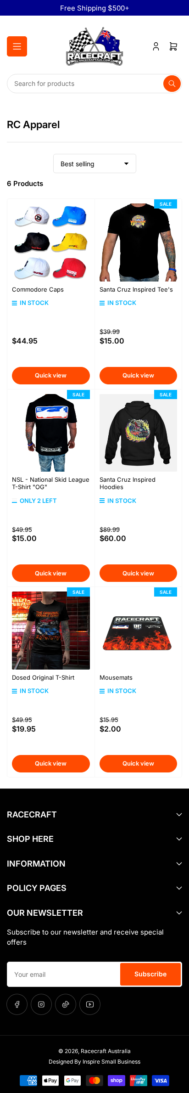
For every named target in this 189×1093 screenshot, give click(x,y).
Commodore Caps (38, 289)
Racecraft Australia (106, 1051)
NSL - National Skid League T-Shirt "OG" (50, 483)
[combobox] (94, 83)
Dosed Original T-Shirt (43, 677)
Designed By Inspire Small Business (94, 1061)
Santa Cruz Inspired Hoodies (128, 483)
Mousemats (116, 677)
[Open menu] (17, 46)
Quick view (51, 375)
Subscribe (150, 974)
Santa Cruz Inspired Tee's (136, 289)
